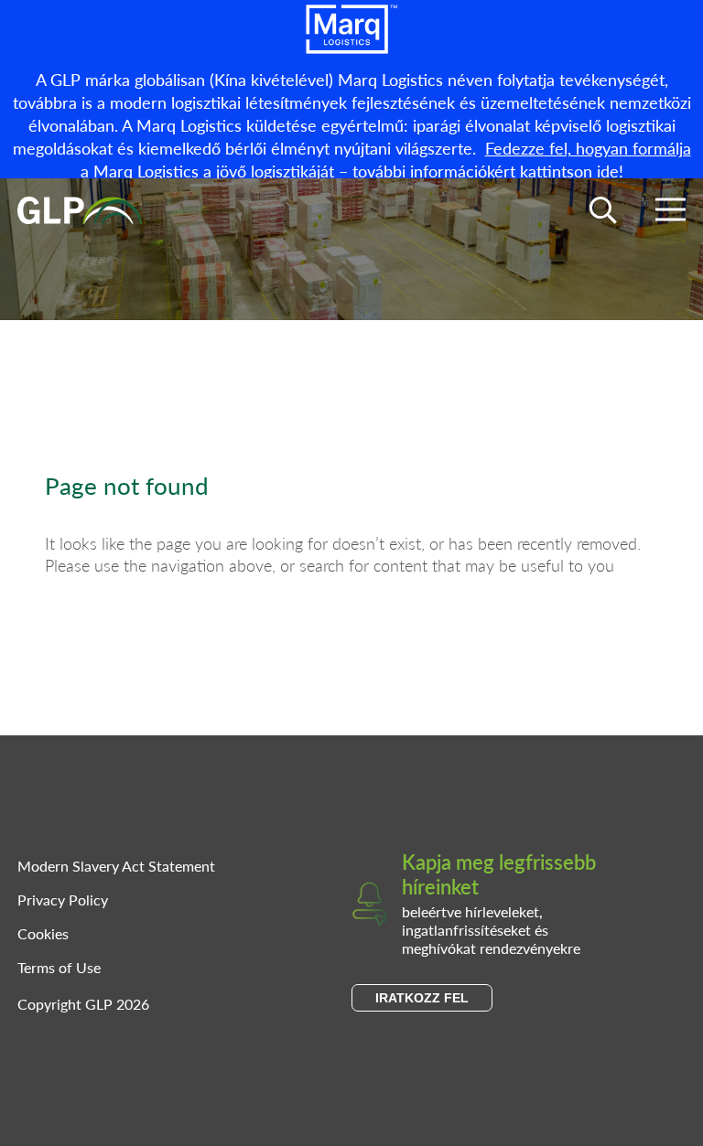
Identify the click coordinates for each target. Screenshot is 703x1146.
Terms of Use (59, 967)
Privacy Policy (62, 899)
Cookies (43, 933)
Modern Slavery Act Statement (116, 865)
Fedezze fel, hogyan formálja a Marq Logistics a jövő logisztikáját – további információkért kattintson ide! (386, 159)
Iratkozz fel (422, 998)
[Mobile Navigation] (670, 213)
